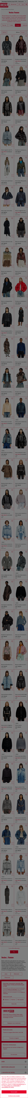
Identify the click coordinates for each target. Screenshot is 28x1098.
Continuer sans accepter (14, 1095)
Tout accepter (14, 1091)
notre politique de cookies (8, 1087)
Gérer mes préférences (18, 1084)
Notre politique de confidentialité (11, 1085)
